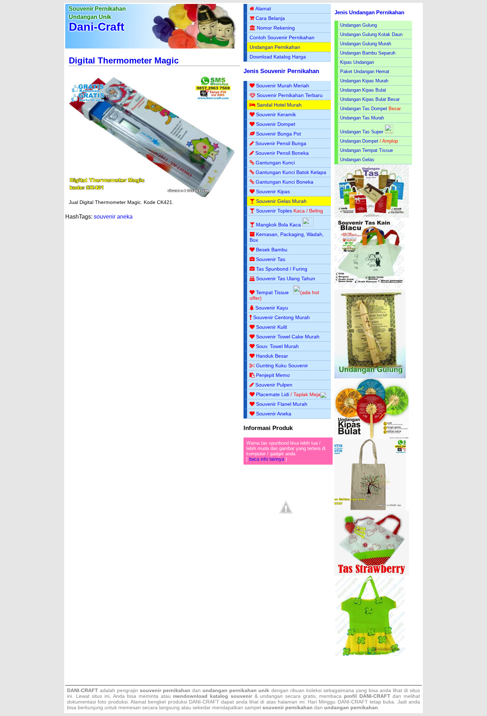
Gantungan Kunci (275, 162)
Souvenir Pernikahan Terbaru (290, 95)
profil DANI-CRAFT (367, 696)
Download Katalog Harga (278, 57)
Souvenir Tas (270, 259)
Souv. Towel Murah (277, 346)
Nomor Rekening (276, 28)
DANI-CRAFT (353, 702)
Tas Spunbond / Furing (281, 269)
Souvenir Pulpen (273, 385)
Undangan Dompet (359, 141)
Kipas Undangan (357, 62)
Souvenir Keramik (276, 114)
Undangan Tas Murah (362, 118)
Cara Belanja (270, 18)
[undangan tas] (371, 216)
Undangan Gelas (357, 159)
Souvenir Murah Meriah (282, 85)
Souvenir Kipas (273, 191)
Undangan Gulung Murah (365, 43)
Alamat (263, 8)
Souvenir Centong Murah (281, 317)
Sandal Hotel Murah (279, 105)
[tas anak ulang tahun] (370, 654)
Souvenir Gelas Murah (281, 201)
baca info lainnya (266, 459)
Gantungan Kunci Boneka (284, 182)
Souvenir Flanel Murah (281, 404)
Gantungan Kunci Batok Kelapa (291, 172)
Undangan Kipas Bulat (363, 90)
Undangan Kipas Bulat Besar (370, 99)
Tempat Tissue (272, 292)
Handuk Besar (272, 356)
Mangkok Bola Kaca (279, 224)
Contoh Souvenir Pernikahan (282, 37)
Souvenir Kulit (271, 327)
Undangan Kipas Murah (364, 80)
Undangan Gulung (358, 25)
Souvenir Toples (274, 211)
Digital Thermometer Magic (124, 60)
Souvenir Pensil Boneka (282, 153)
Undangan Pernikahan (275, 47)
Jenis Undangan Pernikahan (369, 12)
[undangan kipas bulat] (371, 437)
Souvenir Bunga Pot (278, 134)
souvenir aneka (113, 217)
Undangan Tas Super (361, 131)
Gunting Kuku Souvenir (282, 365)
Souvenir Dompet (275, 124)
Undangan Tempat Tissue (366, 150)
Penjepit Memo (273, 375)
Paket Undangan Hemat (364, 71)
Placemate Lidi (272, 394)
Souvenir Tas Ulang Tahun (285, 278)
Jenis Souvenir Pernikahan (281, 71)
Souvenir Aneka (273, 413)
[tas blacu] (370, 287)
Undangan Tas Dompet (363, 108)
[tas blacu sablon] (370, 508)
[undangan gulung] (370, 376)
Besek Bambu (271, 249)
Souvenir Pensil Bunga (280, 143)
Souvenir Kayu (271, 308)
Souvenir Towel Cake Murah (287, 336)
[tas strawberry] (371, 574)
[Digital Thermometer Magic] (152, 197)
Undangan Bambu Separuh (367, 53)
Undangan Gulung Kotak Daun (371, 34)
